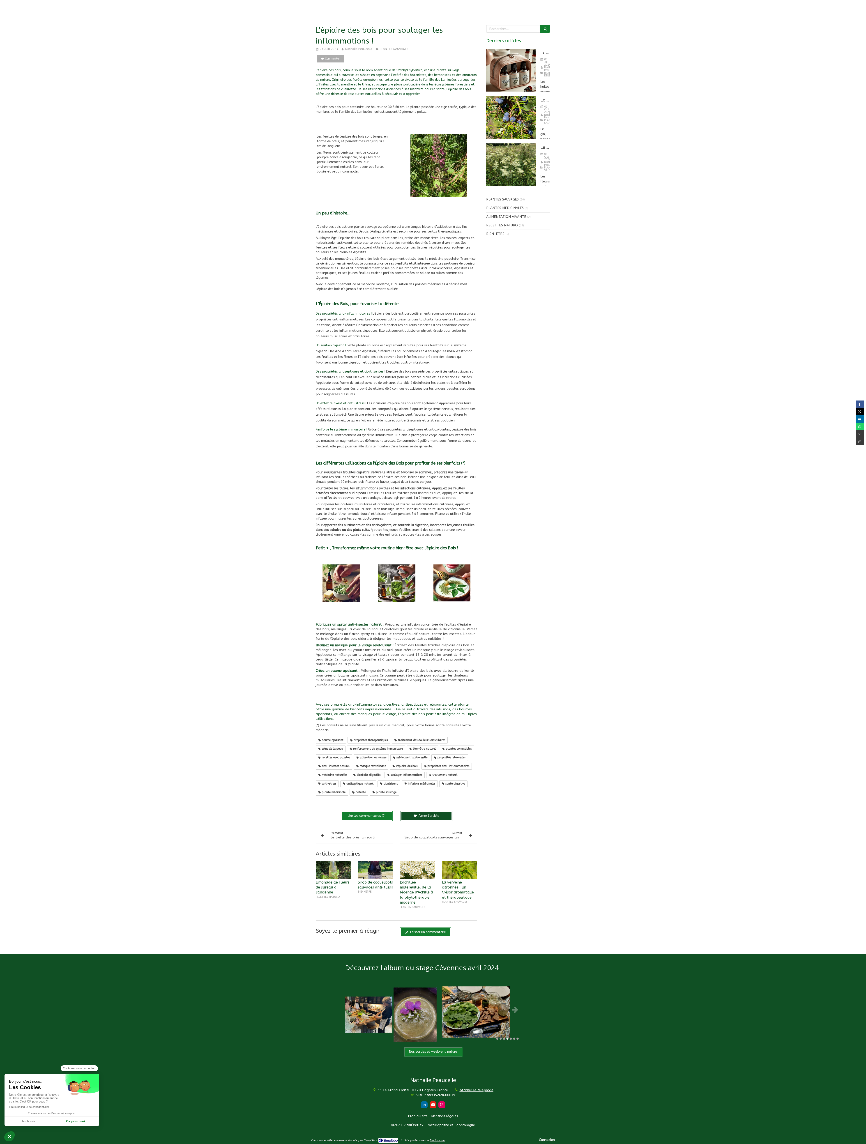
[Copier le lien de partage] (860, 441)
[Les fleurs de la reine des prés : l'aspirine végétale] (511, 164)
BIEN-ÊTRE (495, 234)
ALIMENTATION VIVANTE (506, 217)
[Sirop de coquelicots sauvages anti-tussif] (375, 870)
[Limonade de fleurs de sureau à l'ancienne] (333, 870)
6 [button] (514, 1039)
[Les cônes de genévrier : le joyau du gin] (511, 117)
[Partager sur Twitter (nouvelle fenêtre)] (860, 411)
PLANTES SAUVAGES (502, 199)
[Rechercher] (545, 29)
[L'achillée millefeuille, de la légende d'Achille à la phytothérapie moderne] (417, 870)
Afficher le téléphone (476, 1090)
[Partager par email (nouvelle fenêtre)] (860, 434)
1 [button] (497, 1039)
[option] (433, 1009)
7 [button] (517, 1039)
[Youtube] (433, 1104)
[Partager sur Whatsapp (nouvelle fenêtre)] (860, 426)
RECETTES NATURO (502, 225)
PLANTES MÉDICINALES (505, 208)
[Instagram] (441, 1104)
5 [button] (511, 1039)
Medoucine (437, 1140)
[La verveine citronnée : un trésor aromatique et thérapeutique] (459, 870)
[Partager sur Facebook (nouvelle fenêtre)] (860, 404)
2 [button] (501, 1039)
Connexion (547, 1140)
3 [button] (504, 1039)
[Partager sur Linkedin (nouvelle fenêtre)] (860, 419)
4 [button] (507, 1039)
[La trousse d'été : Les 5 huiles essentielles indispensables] (511, 70)
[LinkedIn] (424, 1104)
